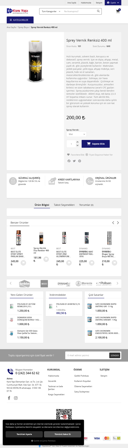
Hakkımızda (86, 2)
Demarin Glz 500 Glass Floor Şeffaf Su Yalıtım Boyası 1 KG (27, 332)
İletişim (99, 2)
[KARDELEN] (24, 283)
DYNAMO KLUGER (83, 248)
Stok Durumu (99, 46)
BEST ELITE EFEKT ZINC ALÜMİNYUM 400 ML (62, 254)
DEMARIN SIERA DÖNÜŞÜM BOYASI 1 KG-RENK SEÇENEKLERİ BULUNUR (28, 318)
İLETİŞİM (104, 369)
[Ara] (99, 11)
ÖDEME (78, 369)
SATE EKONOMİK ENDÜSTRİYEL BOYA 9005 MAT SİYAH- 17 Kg (106, 332)
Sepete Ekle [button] (98, 143)
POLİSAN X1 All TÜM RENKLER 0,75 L (26, 305)
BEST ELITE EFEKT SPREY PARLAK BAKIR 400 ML (18, 254)
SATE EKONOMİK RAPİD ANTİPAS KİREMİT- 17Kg (106, 318)
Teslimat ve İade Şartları (55, 388)
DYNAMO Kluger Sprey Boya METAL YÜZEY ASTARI (108, 254)
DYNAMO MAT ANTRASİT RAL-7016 (86, 254)
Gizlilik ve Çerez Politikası (45, 441)
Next (118, 222)
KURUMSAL (53, 369)
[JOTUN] (44, 283)
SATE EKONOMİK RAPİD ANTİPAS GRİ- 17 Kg (105, 305)
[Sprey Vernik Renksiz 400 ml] (35, 60)
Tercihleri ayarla (24, 434)
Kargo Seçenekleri (56, 394)
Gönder (115, 355)
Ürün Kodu (71, 46)
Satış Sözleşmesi (81, 391)
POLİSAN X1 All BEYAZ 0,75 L (68, 305)
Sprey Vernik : (73, 130)
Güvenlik (52, 381)
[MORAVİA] (84, 283)
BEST (13, 248)
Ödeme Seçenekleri (83, 386)
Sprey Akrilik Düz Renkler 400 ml (41, 250)
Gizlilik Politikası (81, 375)
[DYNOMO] (64, 283)
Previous (113, 222)
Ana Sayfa (71, 2)
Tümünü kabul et (63, 434)
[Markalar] (104, 283)
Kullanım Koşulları (82, 381)
